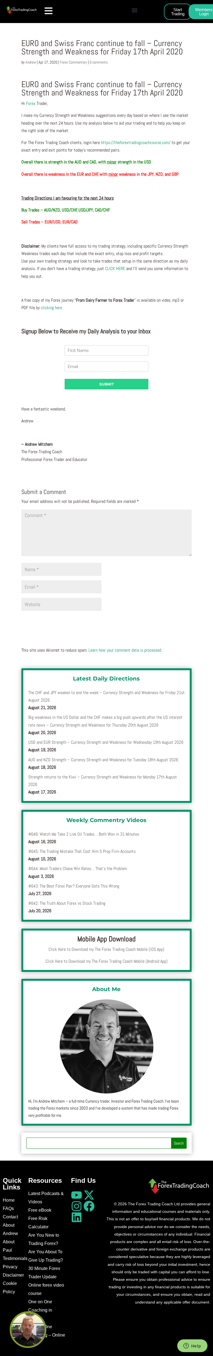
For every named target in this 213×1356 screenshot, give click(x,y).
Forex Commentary (73, 62)
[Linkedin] (76, 1217)
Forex (31, 103)
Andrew (31, 62)
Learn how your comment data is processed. (125, 650)
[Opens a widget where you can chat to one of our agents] (192, 1346)
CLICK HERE (115, 268)
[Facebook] (89, 1206)
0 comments (99, 62)
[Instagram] (76, 1206)
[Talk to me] (28, 1329)
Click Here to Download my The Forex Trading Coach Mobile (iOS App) (106, 949)
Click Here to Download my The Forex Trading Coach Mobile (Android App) (106, 961)
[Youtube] (76, 1195)
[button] (135, 10)
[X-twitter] (89, 1195)
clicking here (51, 308)
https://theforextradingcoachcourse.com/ (136, 142)
